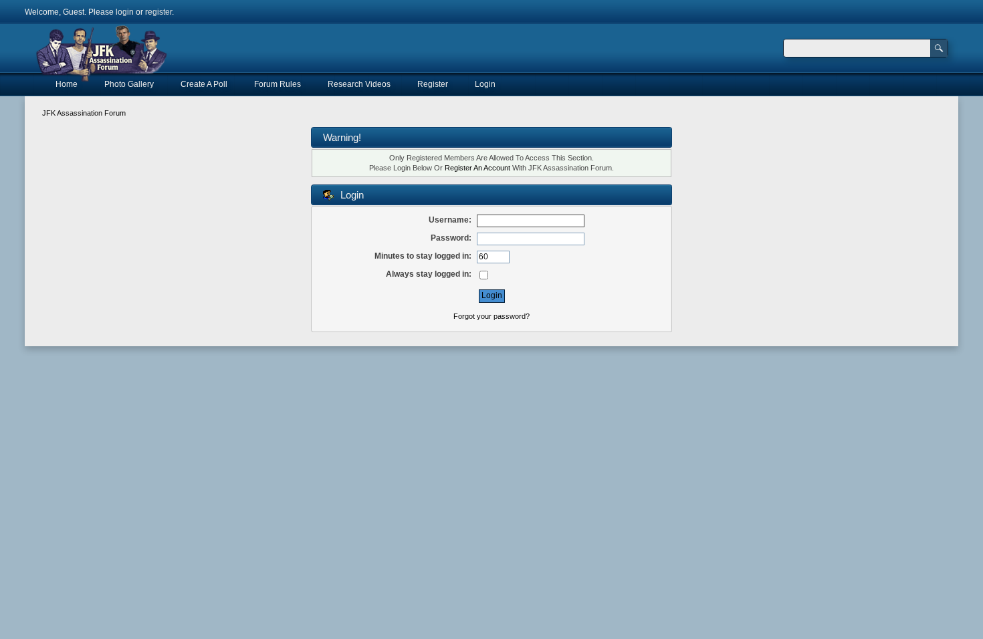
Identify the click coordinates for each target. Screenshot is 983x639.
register (158, 12)
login (125, 12)
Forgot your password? (491, 316)
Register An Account (477, 168)
